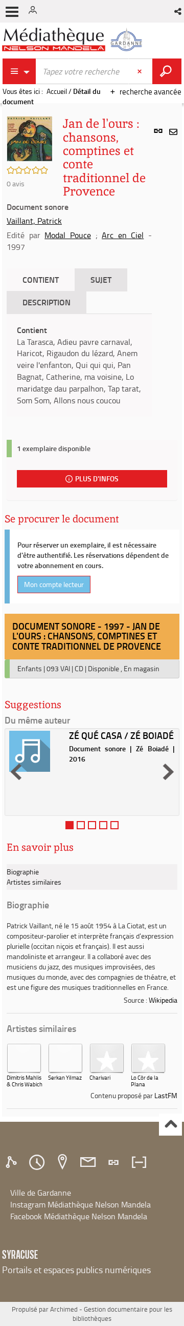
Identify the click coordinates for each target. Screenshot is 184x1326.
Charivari (99, 1077)
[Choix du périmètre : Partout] (19, 71)
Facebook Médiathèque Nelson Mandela (78, 1216)
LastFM (165, 1095)
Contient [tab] (40, 279)
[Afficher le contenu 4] (103, 825)
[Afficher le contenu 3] (92, 825)
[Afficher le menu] (12, 12)
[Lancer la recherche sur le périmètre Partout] (166, 71)
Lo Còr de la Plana (144, 1081)
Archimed (64, 1309)
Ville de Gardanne (40, 1192)
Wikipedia (163, 1000)
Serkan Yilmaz (65, 1077)
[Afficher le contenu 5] (114, 825)
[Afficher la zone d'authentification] (34, 11)
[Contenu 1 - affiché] (69, 825)
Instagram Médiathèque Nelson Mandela (80, 1204)
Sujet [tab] (100, 279)
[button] (178, 11)
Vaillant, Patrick (34, 220)
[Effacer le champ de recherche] (140, 71)
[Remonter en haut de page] (170, 1125)
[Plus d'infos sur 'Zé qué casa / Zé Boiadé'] (35, 751)
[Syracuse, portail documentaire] (73, 40)
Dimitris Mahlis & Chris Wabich (24, 1081)
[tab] (13, 1162)
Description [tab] (46, 302)
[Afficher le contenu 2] (81, 825)
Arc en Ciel (123, 235)
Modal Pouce (67, 235)
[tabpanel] (79, 365)
